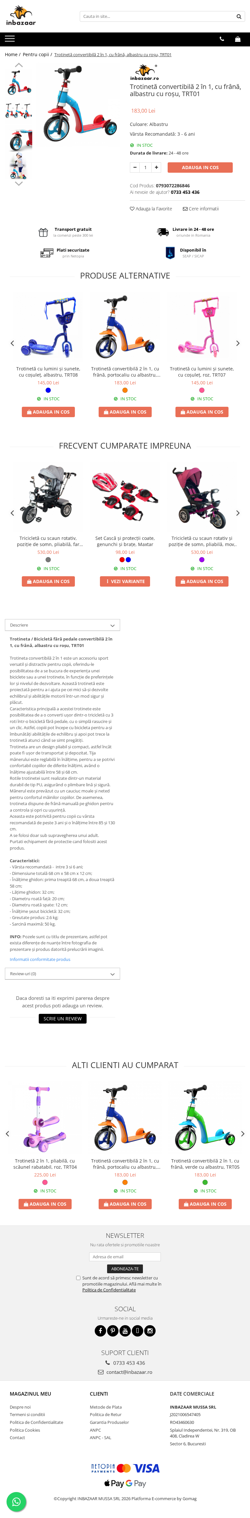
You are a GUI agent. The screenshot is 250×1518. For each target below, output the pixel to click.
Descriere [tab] (19, 625)
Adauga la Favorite (153, 208)
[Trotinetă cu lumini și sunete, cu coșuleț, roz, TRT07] (202, 327)
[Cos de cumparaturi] (237, 38)
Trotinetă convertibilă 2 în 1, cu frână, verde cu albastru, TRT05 (205, 1164)
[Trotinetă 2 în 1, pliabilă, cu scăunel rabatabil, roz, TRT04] (45, 1117)
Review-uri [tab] (23, 974)
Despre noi (20, 1407)
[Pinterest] (112, 1331)
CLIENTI (99, 1393)
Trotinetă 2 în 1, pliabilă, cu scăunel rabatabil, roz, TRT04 (45, 1164)
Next (18, 183)
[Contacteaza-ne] (222, 38)
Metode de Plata (106, 1407)
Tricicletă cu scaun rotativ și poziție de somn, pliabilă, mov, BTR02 (202, 541)
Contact (17, 1437)
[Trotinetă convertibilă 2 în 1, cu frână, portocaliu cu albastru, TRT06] (125, 327)
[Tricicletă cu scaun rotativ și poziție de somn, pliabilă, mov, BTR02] (202, 497)
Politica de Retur (105, 1414)
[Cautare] (239, 16)
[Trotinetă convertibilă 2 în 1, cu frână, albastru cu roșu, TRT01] (78, 105)
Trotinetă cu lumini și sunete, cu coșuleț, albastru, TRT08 (48, 372)
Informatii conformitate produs (40, 959)
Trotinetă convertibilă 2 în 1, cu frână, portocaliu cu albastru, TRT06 (125, 372)
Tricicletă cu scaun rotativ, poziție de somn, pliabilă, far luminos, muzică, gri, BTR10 (48, 541)
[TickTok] (137, 1331)
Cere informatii (203, 208)
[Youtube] (125, 1331)
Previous (18, 66)
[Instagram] (150, 1331)
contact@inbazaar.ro (128, 1372)
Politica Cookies (25, 1430)
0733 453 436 (128, 1363)
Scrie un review (63, 1018)
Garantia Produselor (109, 1422)
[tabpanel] (78, 105)
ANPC (95, 1430)
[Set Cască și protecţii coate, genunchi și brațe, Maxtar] (125, 497)
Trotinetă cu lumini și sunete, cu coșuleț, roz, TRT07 (202, 372)
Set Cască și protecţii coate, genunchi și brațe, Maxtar (125, 541)
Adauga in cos (200, 167)
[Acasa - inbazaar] (37, 16)
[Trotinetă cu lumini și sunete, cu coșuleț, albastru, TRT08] (48, 327)
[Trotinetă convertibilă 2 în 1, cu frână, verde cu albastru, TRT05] (205, 1117)
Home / (13, 54)
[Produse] (10, 40)
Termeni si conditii (27, 1414)
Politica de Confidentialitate (109, 1290)
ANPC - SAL (100, 1437)
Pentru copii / (38, 54)
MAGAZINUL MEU (30, 1393)
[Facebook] (100, 1331)
